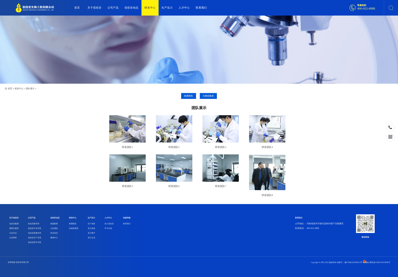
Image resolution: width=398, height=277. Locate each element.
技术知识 (54, 233)
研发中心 (150, 7)
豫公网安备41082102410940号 (378, 262)
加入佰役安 (109, 224)
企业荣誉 (13, 238)
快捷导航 (127, 218)
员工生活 (91, 238)
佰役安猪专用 (33, 224)
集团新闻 (54, 224)
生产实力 (167, 7)
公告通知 (54, 228)
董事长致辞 (14, 228)
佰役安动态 (132, 7)
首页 (77, 7)
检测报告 (188, 96)
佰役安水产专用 (34, 238)
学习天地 (108, 228)
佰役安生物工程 (22, 262)
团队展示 (30, 88)
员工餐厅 (91, 233)
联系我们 (201, 7)
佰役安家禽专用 (34, 233)
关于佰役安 (95, 7)
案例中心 (54, 238)
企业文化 (13, 233)
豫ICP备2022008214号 (353, 262)
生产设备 (91, 224)
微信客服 (365, 237)
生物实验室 (208, 96)
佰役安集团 (14, 224)
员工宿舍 (91, 228)
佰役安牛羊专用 (34, 228)
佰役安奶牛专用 (34, 242)
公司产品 (113, 7)
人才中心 (184, 7)
